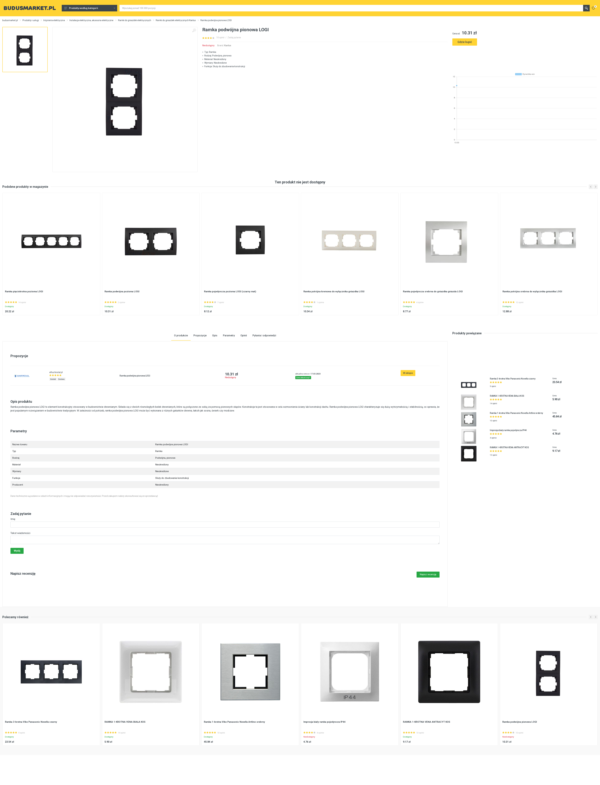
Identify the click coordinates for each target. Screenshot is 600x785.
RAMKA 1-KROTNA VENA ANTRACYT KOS (509, 447)
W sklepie (408, 373)
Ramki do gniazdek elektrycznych (134, 20)
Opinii (243, 335)
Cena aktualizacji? (303, 378)
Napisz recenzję (428, 574)
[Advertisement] (525, 58)
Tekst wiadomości (20, 533)
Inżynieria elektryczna (54, 20)
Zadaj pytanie (234, 37)
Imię (12, 519)
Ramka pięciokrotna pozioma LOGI (24, 291)
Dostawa (61, 379)
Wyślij (17, 550)
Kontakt (53, 379)
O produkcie (181, 335)
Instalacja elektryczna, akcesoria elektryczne (91, 20)
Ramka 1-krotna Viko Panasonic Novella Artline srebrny (516, 413)
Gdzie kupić (465, 42)
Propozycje (200, 335)
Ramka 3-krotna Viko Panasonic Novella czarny (512, 378)
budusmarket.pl (10, 20)
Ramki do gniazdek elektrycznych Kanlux (176, 20)
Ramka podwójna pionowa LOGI (519, 721)
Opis (214, 335)
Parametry (229, 335)
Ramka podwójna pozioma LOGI (122, 291)
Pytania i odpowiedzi (264, 335)
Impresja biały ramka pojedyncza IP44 (508, 430)
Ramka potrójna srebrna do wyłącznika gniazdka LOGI (532, 291)
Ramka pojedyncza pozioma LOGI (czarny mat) (230, 291)
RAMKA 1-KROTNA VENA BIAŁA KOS (507, 396)
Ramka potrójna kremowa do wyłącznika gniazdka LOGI (333, 291)
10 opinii (220, 37)
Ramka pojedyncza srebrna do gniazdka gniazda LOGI (433, 291)
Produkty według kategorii (83, 8)
